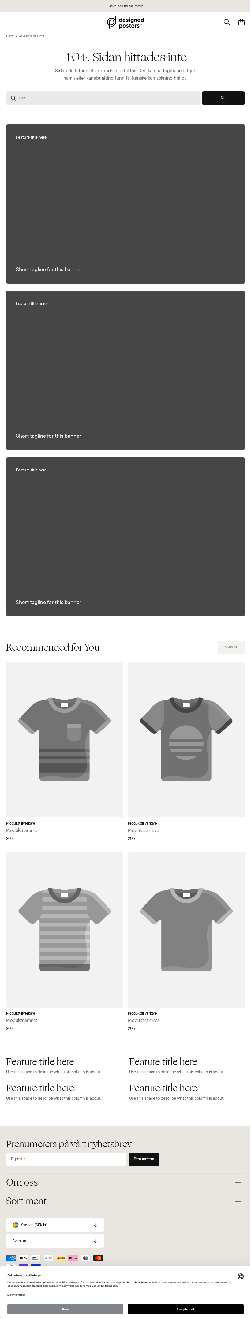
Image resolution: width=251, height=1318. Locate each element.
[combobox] (101, 98)
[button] (9, 22)
